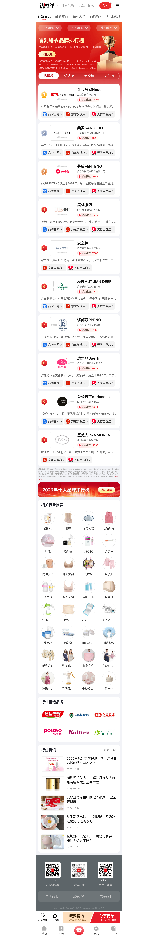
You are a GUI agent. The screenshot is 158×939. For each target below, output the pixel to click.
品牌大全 (79, 16)
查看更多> (110, 750)
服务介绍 (79, 896)
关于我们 (51, 896)
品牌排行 (61, 16)
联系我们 (106, 896)
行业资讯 (113, 16)
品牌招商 (96, 16)
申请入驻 (47, 54)
